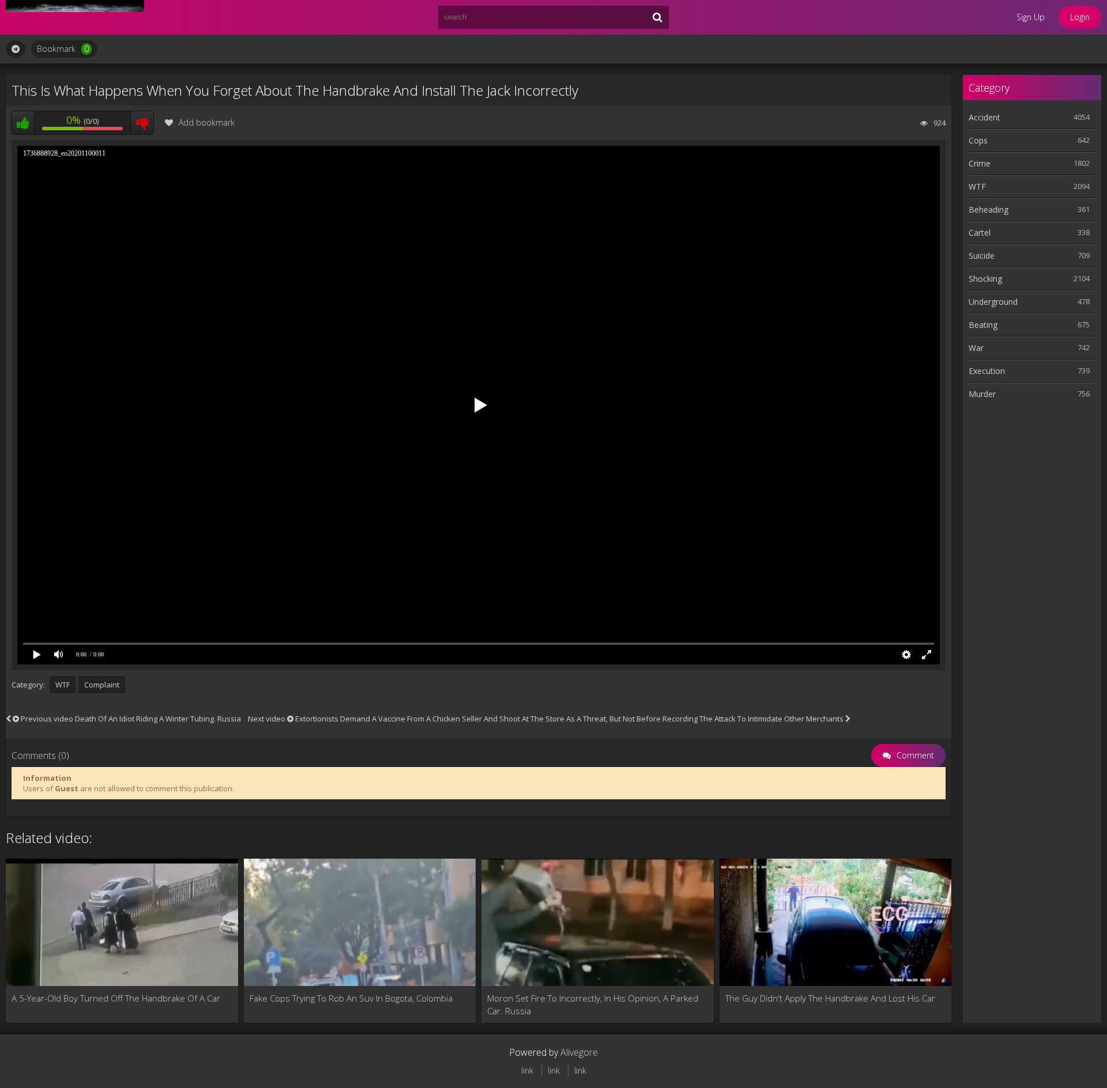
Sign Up (1030, 17)
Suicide (982, 255)
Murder (982, 393)
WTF (62, 684)
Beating (983, 324)
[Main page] (75, 17)
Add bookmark (207, 122)
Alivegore (579, 1052)
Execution (987, 370)
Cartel (980, 232)
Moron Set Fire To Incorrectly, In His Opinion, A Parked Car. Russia (592, 1004)
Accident (984, 117)
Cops (978, 140)
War (976, 347)
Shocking (985, 278)
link (527, 1070)
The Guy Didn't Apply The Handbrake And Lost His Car (830, 998)
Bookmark (63, 48)
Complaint (101, 684)
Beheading (988, 209)
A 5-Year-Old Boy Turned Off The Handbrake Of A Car (116, 998)
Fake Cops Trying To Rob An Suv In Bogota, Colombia (351, 998)
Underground (993, 301)
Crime (980, 163)
